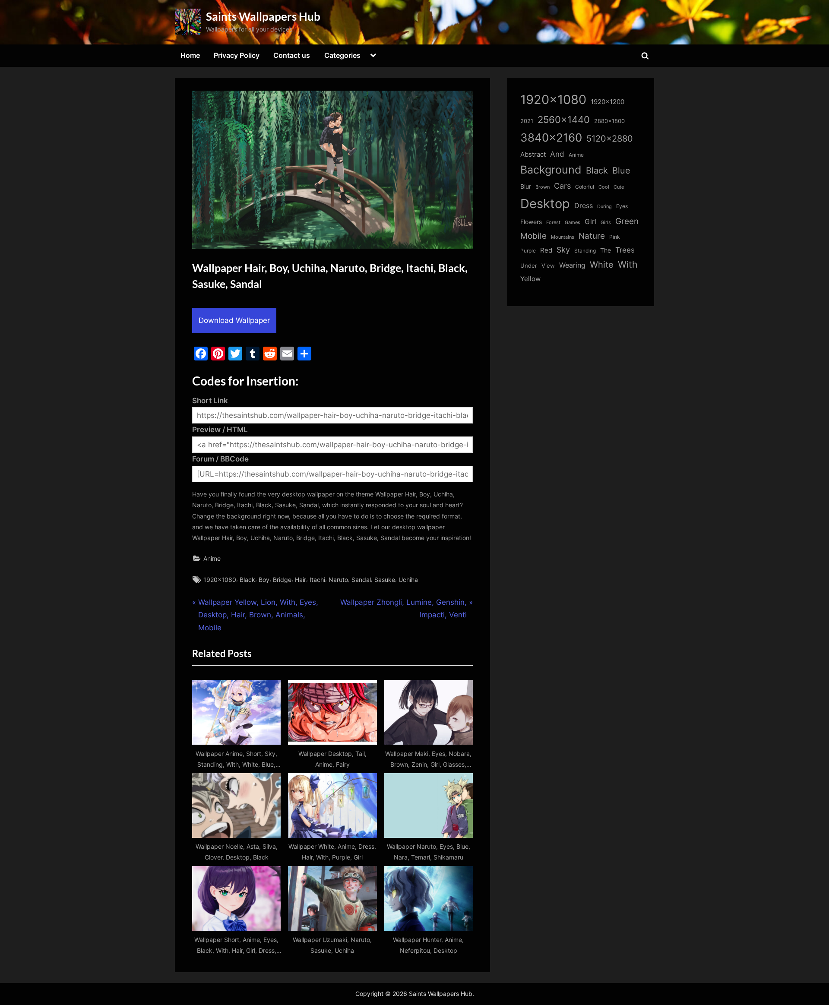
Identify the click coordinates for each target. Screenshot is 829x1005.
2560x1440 (564, 119)
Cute (619, 187)
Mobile (533, 236)
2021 (526, 121)
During (604, 206)
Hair (300, 579)
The (605, 250)
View (548, 265)
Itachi (317, 579)
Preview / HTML (220, 429)
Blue (621, 170)
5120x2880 (609, 138)
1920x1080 (219, 579)
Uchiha (408, 579)
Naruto (338, 579)
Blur (525, 186)
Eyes (622, 206)
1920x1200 (607, 102)
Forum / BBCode (220, 459)
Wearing (572, 265)
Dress (583, 206)
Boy (264, 579)
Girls (606, 222)
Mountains (562, 237)
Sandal (361, 579)
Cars (562, 185)
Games (572, 222)
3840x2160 (551, 137)
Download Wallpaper (234, 320)
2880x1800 (609, 121)
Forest (553, 222)
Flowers (531, 221)
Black (247, 579)
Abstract (533, 154)
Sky (563, 249)
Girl (590, 222)
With (627, 264)
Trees (625, 250)
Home (190, 55)
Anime (212, 558)
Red (546, 250)
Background (551, 169)
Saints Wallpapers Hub (263, 16)
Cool (603, 187)
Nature (592, 236)
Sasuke (384, 579)
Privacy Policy (236, 55)
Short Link (210, 400)
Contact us (291, 55)
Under (528, 265)
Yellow (530, 279)
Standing (585, 250)
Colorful (584, 186)
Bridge (282, 579)
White (602, 264)
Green (627, 221)
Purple (528, 251)
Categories (342, 55)
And (557, 153)
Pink (614, 237)
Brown (542, 187)
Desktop (545, 203)
